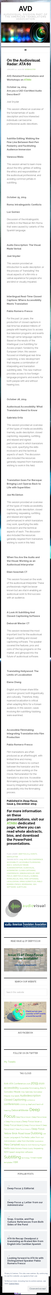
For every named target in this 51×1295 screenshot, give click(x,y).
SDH (34, 884)
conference (31, 1100)
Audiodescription (15, 868)
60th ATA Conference (33, 859)
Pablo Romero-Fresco (18, 1148)
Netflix (7, 1148)
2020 (41, 1083)
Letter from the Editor (26, 1141)
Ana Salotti (15, 1096)
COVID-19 (23, 1104)
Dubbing (34, 876)
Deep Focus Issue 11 (23, 1129)
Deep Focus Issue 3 (14, 1122)
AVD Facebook (25, 1033)
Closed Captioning (27, 870)
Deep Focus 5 (24, 854)
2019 (21, 859)
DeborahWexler (27, 873)
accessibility (12, 862)
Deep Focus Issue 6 (33, 1125)
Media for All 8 (26, 1145)
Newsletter (12, 857)
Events (34, 854)
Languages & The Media (19, 1137)
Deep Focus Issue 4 (32, 1121)
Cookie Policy (14, 1284)
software (11, 887)
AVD (25, 9)
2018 (28, 1084)
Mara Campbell (12, 1144)
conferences (13, 873)
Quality (30, 1148)
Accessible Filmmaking (29, 862)
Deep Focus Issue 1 (23, 1117)
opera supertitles (28, 881)
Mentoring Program (39, 1145)
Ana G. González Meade (17, 865)
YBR (15, 1162)
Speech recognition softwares (21, 1152)
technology (26, 1158)
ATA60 (27, 79)
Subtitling (21, 887)
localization (13, 881)
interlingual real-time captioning (23, 879)
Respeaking (27, 884)
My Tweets (10, 1061)
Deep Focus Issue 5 (21, 876)
